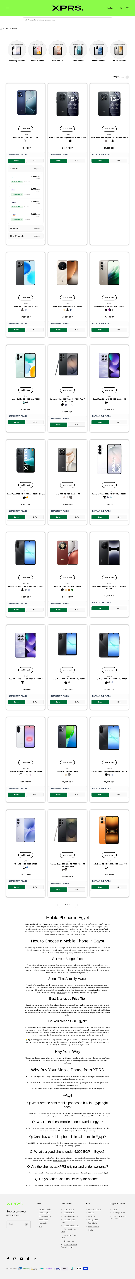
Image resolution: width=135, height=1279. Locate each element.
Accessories (43, 1223)
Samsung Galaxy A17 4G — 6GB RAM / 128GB (26, 586)
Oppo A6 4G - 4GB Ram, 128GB (25, 137)
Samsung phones (66, 1005)
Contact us (91, 1216)
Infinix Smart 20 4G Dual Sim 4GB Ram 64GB (109, 864)
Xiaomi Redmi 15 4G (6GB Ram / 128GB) (109, 306)
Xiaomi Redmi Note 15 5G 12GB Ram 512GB (26, 679)
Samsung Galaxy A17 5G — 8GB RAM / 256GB (67, 679)
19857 (115, 1209)
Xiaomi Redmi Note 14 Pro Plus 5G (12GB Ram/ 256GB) (109, 587)
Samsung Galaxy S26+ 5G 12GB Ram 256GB (109, 494)
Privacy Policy (93, 1219)
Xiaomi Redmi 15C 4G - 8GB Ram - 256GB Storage (26, 494)
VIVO (67, 768)
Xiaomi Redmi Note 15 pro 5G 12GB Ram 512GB (67, 137)
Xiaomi (67, 134)
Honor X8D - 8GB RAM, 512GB (26, 306)
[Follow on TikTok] (28, 1258)
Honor (26, 303)
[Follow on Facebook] (8, 1258)
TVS (40, 1226)
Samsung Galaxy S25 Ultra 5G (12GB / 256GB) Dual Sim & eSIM (67, 865)
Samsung (67, 396)
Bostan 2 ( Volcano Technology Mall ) (69, 1245)
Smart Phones (43, 1219)
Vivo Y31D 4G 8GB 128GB (67, 771)
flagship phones (98, 965)
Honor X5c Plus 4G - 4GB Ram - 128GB (25, 399)
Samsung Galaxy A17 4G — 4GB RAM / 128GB (109, 679)
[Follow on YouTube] (21, 1258)
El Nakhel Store (69, 1209)
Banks (16, 160)
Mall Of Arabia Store (71, 1216)
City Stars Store (69, 1241)
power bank (61, 992)
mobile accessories (59, 1160)
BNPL (35, 160)
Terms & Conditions (94, 1209)
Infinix (109, 861)
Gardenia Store (69, 1213)
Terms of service (93, 1226)
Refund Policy (92, 1223)
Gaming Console (44, 1209)
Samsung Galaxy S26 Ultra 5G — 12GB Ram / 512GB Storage (67, 400)
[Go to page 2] (74, 905)
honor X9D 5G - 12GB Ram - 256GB (67, 586)
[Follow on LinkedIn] (35, 1258)
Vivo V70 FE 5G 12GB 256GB (25, 864)
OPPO (26, 134)
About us (91, 1213)
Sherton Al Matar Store (71, 1226)
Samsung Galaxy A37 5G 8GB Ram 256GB (26, 771)
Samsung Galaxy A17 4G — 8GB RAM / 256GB (109, 771)
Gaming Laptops (44, 1213)
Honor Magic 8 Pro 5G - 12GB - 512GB (67, 306)
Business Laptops (45, 1216)
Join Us (90, 1230)
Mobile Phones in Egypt (67, 917)
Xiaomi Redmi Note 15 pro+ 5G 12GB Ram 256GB (109, 137)
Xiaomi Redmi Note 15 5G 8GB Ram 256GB (109, 399)
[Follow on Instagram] (15, 1258)
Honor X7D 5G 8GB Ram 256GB (67, 494)
